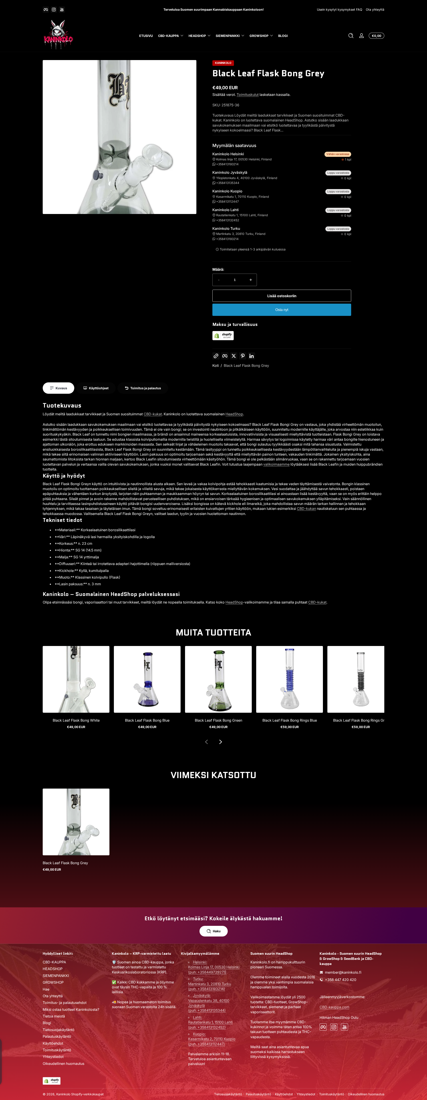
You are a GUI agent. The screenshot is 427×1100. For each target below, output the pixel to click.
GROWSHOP (259, 36)
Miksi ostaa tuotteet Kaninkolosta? (71, 1009)
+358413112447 (227, 201)
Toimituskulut (248, 94)
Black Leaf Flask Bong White (76, 720)
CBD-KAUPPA (168, 36)
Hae (46, 989)
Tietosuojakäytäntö (59, 1029)
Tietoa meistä (54, 1016)
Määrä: (218, 269)
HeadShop (234, 414)
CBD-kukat (153, 414)
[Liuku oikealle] (220, 742)
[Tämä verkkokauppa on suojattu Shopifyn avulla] (223, 339)
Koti (215, 365)
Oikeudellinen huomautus (63, 1063)
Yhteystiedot (53, 1057)
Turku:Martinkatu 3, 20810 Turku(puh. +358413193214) (209, 984)
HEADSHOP (197, 36)
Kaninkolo (223, 63)
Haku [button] (217, 931)
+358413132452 (227, 220)
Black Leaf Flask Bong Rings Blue (289, 720)
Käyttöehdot (53, 1043)
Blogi (47, 1023)
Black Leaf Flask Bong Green (218, 720)
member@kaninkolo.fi (343, 972)
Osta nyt (281, 310)
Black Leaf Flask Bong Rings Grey (361, 720)
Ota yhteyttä (375, 9)
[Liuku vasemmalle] (206, 742)
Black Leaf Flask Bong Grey (246, 365)
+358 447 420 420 (340, 979)
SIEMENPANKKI (228, 36)
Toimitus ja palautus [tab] (145, 388)
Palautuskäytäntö (57, 1036)
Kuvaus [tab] (61, 388)
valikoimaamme (276, 464)
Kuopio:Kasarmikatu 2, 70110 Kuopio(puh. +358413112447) (212, 1039)
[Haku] (351, 35)
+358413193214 (227, 164)
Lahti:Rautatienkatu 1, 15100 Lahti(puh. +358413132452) (210, 1022)
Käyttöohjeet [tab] (99, 388)
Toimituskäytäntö (57, 1050)
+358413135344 (227, 183)
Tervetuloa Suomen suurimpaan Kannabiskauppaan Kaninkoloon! (213, 9)
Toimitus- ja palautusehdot (65, 1002)
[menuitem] (75, 962)
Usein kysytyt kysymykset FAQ (339, 9)
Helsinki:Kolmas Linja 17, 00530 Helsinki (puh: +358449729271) (214, 967)
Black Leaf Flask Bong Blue (147, 720)
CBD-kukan (306, 508)
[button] (351, 35)
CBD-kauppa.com (334, 1007)
